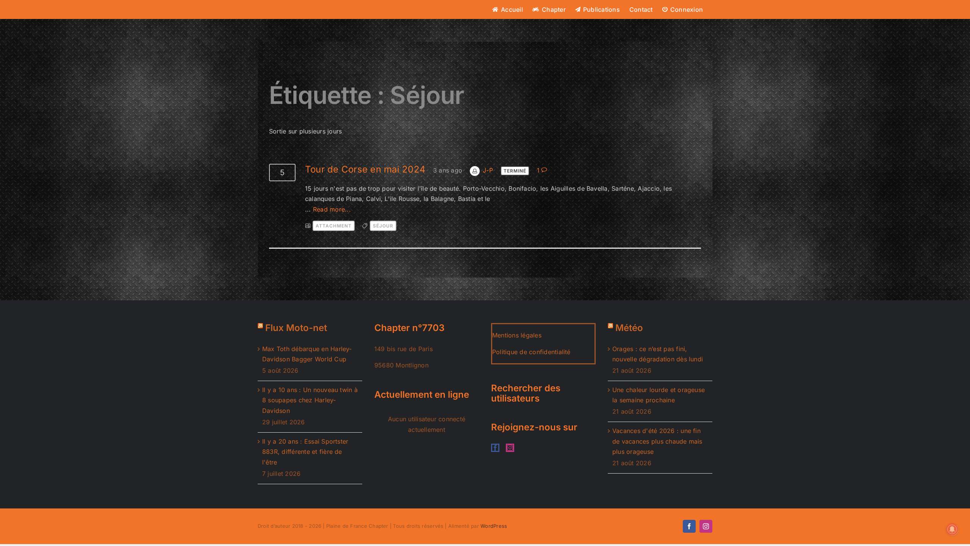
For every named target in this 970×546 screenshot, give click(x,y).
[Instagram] (510, 448)
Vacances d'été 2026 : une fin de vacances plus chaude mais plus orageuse (657, 441)
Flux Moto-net (296, 327)
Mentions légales (516, 335)
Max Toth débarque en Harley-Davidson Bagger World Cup (307, 354)
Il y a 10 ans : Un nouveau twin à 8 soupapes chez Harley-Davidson (310, 400)
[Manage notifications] (952, 529)
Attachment (334, 226)
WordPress (493, 526)
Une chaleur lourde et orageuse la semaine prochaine (658, 395)
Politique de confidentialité (531, 352)
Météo (629, 327)
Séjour (383, 226)
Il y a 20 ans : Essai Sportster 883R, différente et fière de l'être (305, 452)
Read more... (332, 209)
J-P (488, 170)
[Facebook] (495, 448)
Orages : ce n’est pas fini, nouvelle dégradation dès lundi (657, 354)
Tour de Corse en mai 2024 (365, 169)
